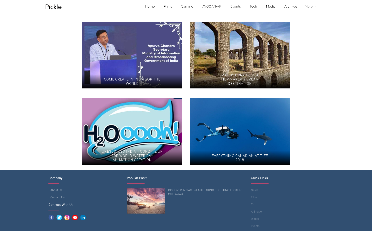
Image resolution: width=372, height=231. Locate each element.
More (309, 6)
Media (271, 6)
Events (235, 6)
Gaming (187, 6)
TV (252, 204)
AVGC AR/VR (211, 6)
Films (168, 6)
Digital (255, 218)
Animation (257, 211)
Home (150, 6)
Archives (290, 6)
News (254, 190)
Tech (253, 6)
